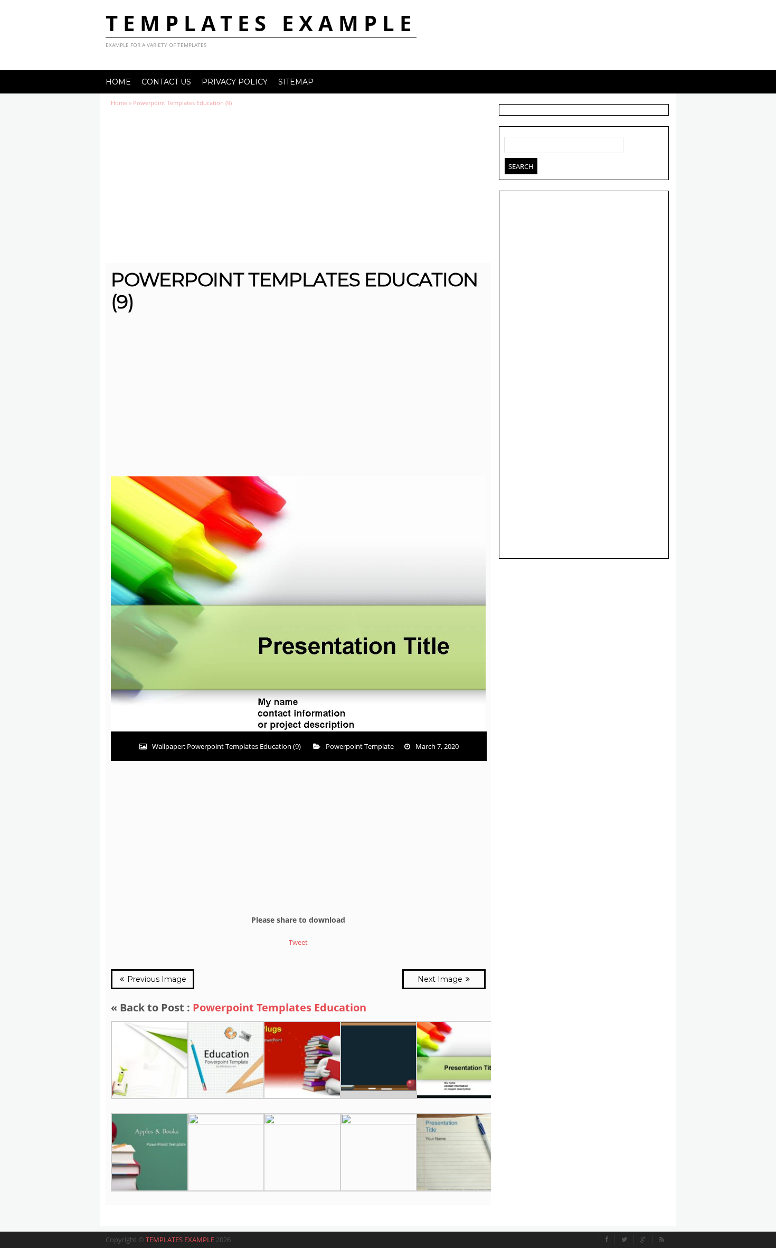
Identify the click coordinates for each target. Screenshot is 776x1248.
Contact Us (166, 82)
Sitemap (296, 82)
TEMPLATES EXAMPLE (261, 22)
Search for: (513, 142)
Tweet (298, 942)
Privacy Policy (235, 82)
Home (118, 82)
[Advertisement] (298, 185)
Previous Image (155, 979)
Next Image (441, 979)
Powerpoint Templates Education (279, 1007)
